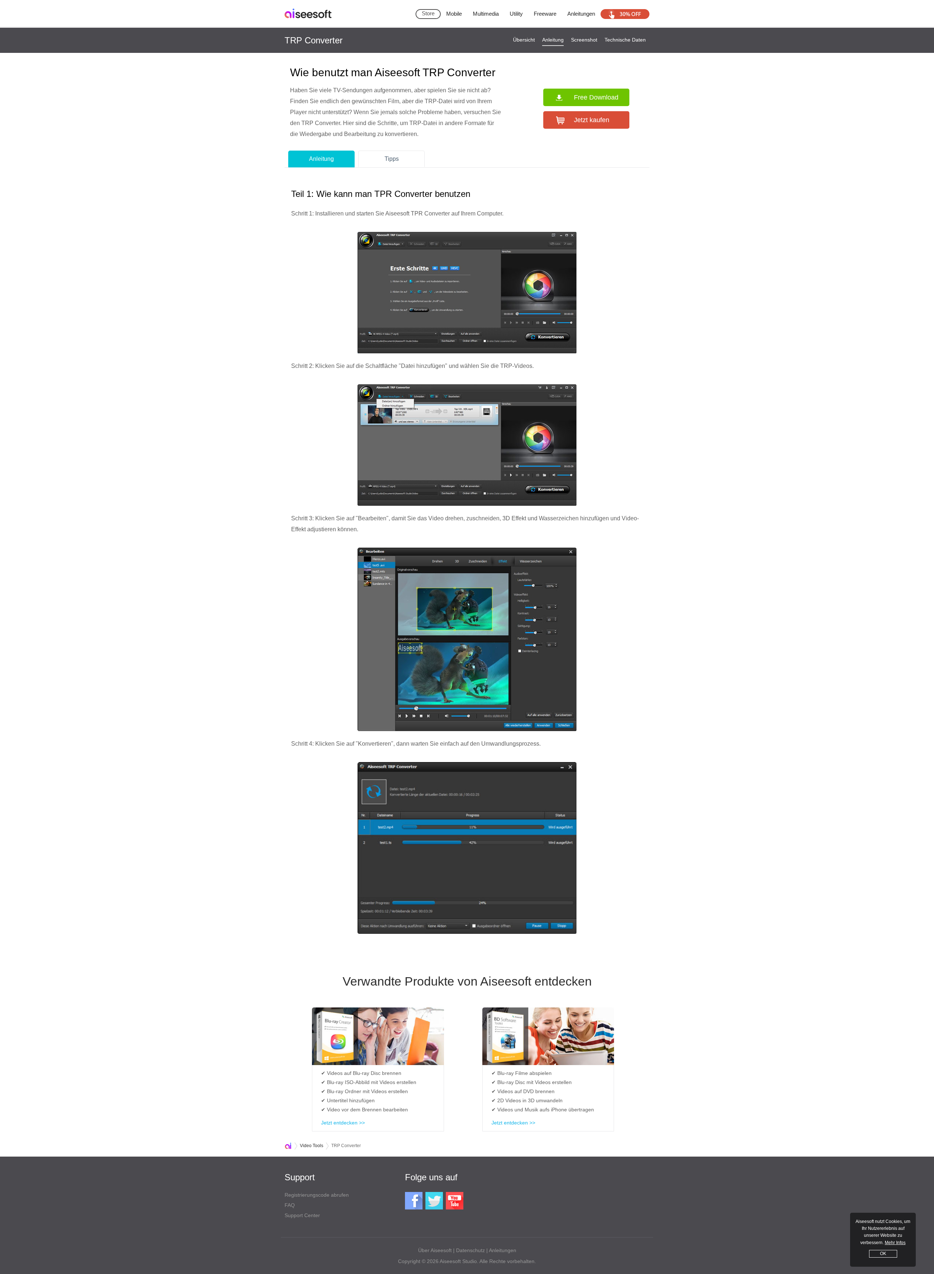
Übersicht (524, 40)
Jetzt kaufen (591, 120)
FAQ (290, 1205)
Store (428, 13)
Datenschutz (470, 1250)
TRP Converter (314, 40)
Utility (516, 14)
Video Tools (311, 1145)
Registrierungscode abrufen (317, 1195)
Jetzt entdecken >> (343, 1123)
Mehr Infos (895, 1242)
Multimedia (486, 14)
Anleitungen (581, 14)
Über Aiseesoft (435, 1250)
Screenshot (584, 40)
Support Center (302, 1215)
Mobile (454, 14)
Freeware (545, 14)
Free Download (596, 97)
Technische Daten (625, 40)
